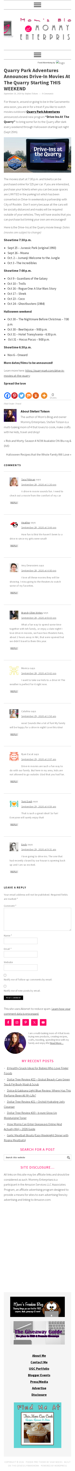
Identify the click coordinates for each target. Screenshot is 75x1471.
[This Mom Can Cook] (37, 1447)
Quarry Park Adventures (43, 112)
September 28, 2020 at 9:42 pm (38, 673)
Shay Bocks (56, 1462)
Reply (14, 503)
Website (8, 962)
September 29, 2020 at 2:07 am (38, 759)
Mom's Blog (37, 28)
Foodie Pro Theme (36, 1462)
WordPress (60, 1465)
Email (8, 948)
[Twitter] (21, 393)
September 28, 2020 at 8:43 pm (38, 617)
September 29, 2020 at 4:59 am (38, 806)
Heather (25, 522)
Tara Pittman (28, 479)
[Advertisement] (37, 1243)
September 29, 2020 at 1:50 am (38, 716)
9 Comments (47, 94)
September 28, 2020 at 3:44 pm (38, 527)
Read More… (57, 1043)
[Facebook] (7, 393)
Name (8, 935)
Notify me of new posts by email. (22, 990)
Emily (24, 844)
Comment (10, 905)
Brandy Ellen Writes (32, 612)
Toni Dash (26, 801)
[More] (44, 393)
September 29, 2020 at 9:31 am (38, 849)
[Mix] (28, 393)
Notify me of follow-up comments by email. (28, 979)
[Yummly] (36, 393)
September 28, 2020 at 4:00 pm (38, 570)
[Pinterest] (14, 393)
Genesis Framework (28, 1465)
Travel (18, 404)
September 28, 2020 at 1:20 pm (38, 484)
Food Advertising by (46, 63)
